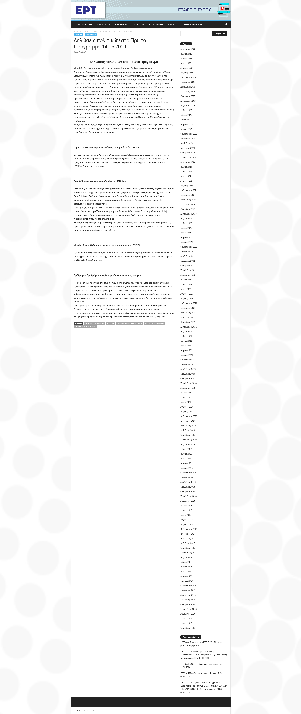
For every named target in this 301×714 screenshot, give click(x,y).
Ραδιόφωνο (122, 24)
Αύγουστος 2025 (187, 105)
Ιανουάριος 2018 (187, 534)
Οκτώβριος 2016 (187, 604)
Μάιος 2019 (185, 458)
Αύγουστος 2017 (187, 557)
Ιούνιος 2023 (186, 228)
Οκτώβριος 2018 (187, 491)
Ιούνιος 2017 (186, 567)
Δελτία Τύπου (84, 24)
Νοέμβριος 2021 (187, 317)
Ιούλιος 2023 (186, 223)
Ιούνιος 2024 (186, 171)
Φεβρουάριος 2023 (188, 247)
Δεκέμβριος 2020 (188, 369)
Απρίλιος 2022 (186, 294)
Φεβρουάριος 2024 (188, 190)
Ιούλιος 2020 (186, 393)
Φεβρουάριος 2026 (188, 77)
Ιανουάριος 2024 (187, 195)
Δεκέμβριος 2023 (188, 200)
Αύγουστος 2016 (187, 614)
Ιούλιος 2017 (186, 562)
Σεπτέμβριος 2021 (188, 327)
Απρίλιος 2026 (186, 68)
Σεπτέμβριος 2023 (188, 214)
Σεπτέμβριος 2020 (188, 383)
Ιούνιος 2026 (186, 58)
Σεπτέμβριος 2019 (188, 440)
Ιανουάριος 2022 (187, 308)
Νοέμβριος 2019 (187, 430)
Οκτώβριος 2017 (187, 548)
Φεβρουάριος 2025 (188, 134)
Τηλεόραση (103, 24)
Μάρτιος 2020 (186, 411)
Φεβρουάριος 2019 (188, 473)
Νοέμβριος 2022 (187, 261)
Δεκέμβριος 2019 (188, 425)
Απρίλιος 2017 (186, 576)
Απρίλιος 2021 (186, 350)
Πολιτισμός (156, 24)
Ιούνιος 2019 (186, 454)
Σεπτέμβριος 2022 (188, 270)
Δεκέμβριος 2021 (188, 313)
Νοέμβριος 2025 (187, 91)
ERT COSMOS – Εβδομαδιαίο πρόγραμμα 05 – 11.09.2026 (202, 666)
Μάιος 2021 (185, 345)
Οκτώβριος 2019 (187, 435)
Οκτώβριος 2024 (187, 153)
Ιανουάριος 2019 (187, 477)
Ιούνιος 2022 (186, 284)
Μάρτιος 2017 (186, 581)
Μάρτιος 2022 (186, 298)
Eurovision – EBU (194, 24)
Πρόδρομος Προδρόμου (85, 326)
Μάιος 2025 (185, 120)
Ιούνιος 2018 (186, 510)
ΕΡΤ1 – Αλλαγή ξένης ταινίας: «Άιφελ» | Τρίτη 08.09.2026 (201, 675)
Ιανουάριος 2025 (187, 138)
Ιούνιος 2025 (186, 115)
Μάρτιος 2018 (186, 524)
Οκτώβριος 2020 (187, 378)
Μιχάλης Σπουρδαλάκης (154, 323)
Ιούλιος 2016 (186, 618)
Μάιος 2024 (185, 176)
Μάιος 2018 (185, 515)
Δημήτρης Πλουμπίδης (94, 323)
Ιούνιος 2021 (186, 341)
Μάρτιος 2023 (186, 242)
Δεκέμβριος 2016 (188, 595)
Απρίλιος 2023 (186, 237)
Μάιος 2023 (185, 233)
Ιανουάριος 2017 (187, 590)
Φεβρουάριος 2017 (188, 585)
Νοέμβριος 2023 (187, 204)
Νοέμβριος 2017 (187, 543)
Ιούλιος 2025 (186, 110)
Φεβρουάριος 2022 (188, 303)
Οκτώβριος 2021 (187, 322)
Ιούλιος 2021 (186, 336)
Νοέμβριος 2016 (187, 600)
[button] (225, 24)
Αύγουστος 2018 (187, 501)
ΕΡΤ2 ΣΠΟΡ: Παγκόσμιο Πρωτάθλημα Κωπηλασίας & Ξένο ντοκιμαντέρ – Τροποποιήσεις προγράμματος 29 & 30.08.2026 (203, 654)
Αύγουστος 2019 (187, 444)
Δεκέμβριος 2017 (188, 538)
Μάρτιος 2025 (186, 129)
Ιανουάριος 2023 (187, 251)
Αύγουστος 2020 (187, 388)
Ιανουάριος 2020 (187, 421)
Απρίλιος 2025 (186, 124)
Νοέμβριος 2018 (187, 487)
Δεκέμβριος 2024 (188, 143)
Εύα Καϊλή (110, 323)
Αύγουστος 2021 (187, 331)
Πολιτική (139, 24)
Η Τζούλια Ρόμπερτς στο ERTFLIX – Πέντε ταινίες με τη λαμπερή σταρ (203, 644)
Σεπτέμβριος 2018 (188, 496)
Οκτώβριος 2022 (187, 265)
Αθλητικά (173, 24)
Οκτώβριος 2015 (187, 628)
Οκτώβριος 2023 (187, 209)
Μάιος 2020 (185, 402)
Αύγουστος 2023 (187, 218)
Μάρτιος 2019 (186, 468)
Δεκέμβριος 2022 (188, 256)
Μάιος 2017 (185, 571)
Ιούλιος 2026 (186, 54)
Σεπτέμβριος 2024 (188, 157)
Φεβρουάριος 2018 (188, 529)
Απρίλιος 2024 (186, 181)
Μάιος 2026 (185, 63)
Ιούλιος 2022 (186, 280)
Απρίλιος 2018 (186, 520)
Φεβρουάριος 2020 (188, 416)
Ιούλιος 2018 (186, 505)
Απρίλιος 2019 (186, 463)
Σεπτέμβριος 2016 (188, 609)
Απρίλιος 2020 (186, 407)
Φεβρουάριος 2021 (188, 360)
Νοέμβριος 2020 (187, 374)
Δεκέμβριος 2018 (188, 482)
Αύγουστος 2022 (187, 275)
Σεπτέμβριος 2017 (188, 552)
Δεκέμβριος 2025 (188, 87)
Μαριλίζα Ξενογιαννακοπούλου (129, 323)
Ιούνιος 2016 (186, 623)
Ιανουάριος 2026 (187, 82)
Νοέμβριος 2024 (187, 148)
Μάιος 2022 (185, 289)
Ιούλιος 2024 (186, 167)
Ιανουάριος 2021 (187, 364)
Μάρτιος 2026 (186, 73)
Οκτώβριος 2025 (187, 96)
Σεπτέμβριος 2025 (188, 101)
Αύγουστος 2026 (187, 49)
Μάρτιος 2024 (186, 185)
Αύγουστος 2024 (187, 162)
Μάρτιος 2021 (186, 355)
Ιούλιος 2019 (186, 449)
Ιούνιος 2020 (186, 397)
